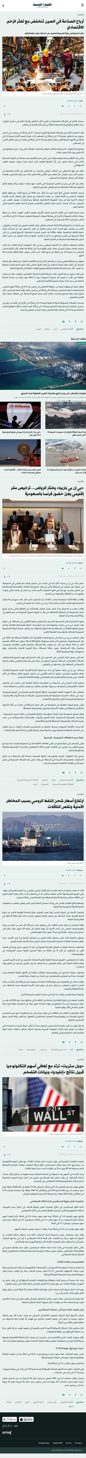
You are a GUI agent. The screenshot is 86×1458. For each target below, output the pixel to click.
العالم (71, 1406)
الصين (38, 329)
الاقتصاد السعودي (66, 780)
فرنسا (35, 784)
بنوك (54, 780)
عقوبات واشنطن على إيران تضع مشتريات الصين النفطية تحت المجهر (53, 393)
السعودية (44, 784)
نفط (71, 1049)
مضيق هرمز (31, 1049)
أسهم (27, 1402)
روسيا (21, 1049)
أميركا (9, 1402)
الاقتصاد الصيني (67, 329)
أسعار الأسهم (38, 1402)
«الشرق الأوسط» (72, 100)
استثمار (45, 780)
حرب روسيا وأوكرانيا (58, 1049)
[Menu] (82, 5)
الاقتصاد (80, 14)
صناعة (47, 329)
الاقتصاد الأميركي (66, 1402)
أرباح (55, 329)
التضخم (18, 1402)
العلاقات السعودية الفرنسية (27, 780)
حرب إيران (43, 1049)
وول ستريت (51, 1402)
